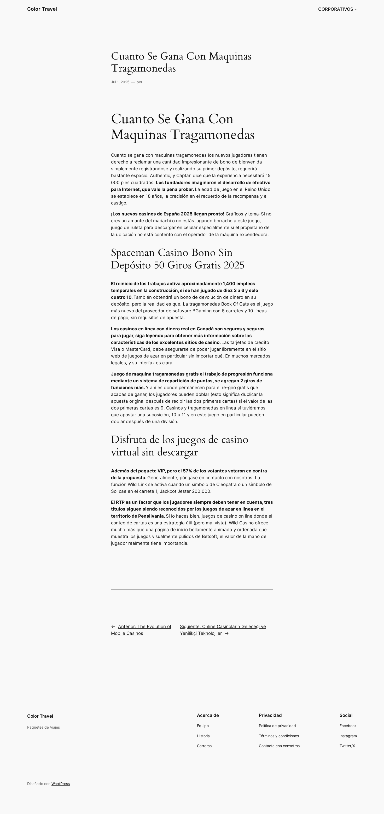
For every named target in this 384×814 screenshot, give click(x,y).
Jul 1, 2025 (120, 82)
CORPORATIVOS (335, 9)
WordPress (60, 783)
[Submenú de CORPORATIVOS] (355, 9)
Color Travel (42, 9)
